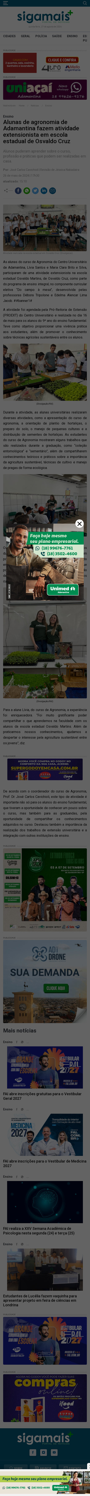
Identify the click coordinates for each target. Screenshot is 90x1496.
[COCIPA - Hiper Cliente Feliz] (45, 1482)
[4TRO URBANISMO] (45, 562)
